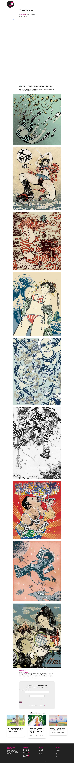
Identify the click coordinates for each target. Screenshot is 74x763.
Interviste (57, 749)
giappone (32, 669)
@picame (26, 752)
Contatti (40, 754)
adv (22, 669)
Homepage (41, 749)
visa (25, 670)
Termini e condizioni (24, 761)
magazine (41, 669)
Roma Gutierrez (23, 14)
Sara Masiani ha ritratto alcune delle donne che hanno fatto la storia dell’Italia (36, 731)
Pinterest (26, 756)
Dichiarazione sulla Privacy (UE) (34, 761)
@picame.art (27, 753)
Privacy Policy (43, 705)
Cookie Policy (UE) (43, 761)
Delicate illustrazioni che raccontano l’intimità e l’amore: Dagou (15, 730)
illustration (36, 669)
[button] (66, 4)
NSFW (57, 756)
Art (23, 669)
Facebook (26, 755)
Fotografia (57, 754)
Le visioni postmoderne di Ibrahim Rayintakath (57, 729)
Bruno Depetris (11, 733)
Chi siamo (41, 750)
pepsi (49, 669)
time (23, 670)
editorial (28, 669)
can (25, 669)
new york (45, 669)
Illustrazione (33, 14)
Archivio (40, 753)
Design (57, 753)
